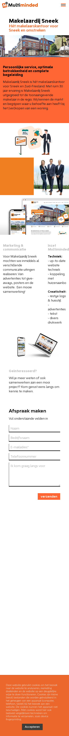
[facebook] (6, 669)
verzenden (49, 496)
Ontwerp (31, 650)
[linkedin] (13, 669)
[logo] (19, 5)
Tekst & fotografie (19, 660)
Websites (12, 650)
